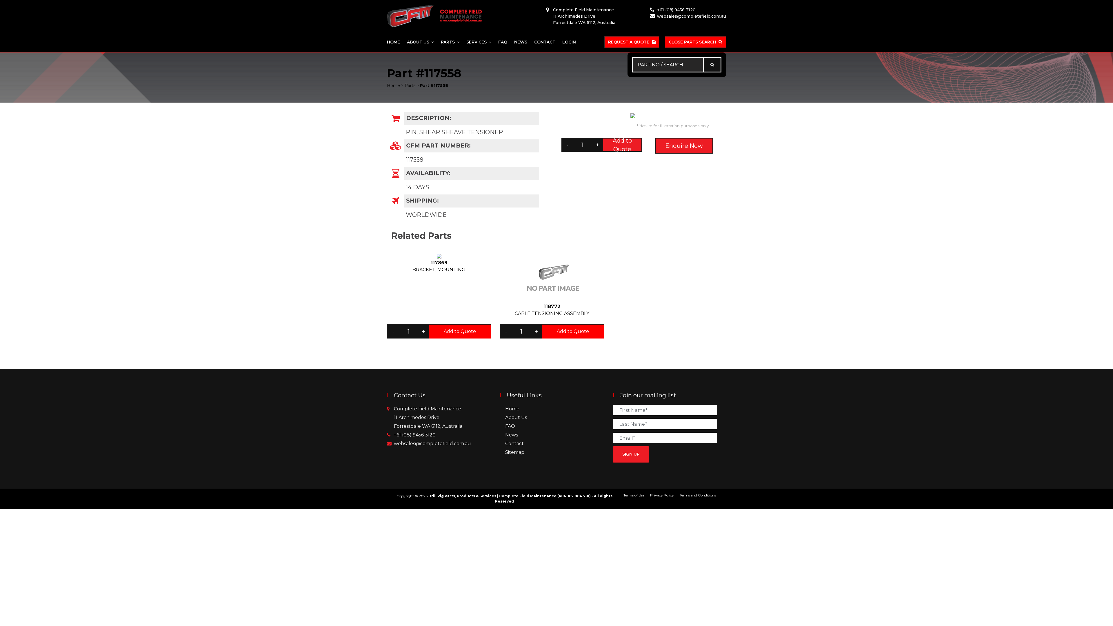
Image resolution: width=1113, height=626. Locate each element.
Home (393, 42)
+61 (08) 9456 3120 (676, 9)
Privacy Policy (662, 495)
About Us (418, 42)
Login (569, 42)
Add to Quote (622, 145)
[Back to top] (1089, 602)
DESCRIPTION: (427, 117)
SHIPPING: (421, 200)
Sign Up (631, 454)
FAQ (502, 42)
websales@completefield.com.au (691, 16)
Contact (544, 42)
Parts (448, 42)
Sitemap (514, 452)
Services (476, 42)
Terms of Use (633, 495)
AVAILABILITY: (427, 173)
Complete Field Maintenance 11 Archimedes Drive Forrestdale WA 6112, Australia (584, 16)
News (520, 42)
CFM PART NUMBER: (437, 145)
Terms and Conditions (698, 495)
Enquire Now (684, 145)
